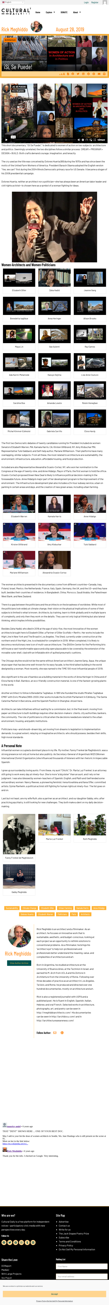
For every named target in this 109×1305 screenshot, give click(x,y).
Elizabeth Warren (45, 914)
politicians (62, 914)
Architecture (10, 39)
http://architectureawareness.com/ (55, 1020)
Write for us (65, 1229)
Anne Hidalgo (99, 907)
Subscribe (64, 1237)
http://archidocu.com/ (63, 1016)
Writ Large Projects (11, 1273)
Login (86, 2)
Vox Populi (6, 1277)
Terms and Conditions (70, 1241)
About (75, 12)
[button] (73, 74)
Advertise (64, 1221)
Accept (54, 1294)
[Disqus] (54, 1083)
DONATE (64, 12)
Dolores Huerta (27, 914)
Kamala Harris (82, 907)
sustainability (12, 907)
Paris (74, 914)
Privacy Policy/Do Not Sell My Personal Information (54, 1301)
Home (37, 12)
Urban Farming (65, 907)
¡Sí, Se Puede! (18, 66)
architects (85, 914)
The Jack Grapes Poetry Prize (74, 1233)
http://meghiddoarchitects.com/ (54, 1012)
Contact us (64, 1225)
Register (94, 2)
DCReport (6, 1265)
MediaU (5, 1269)
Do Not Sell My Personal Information (77, 1249)
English (8, 2)
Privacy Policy (66, 1245)
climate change (29, 907)
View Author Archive (19, 963)
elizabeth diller (47, 907)
